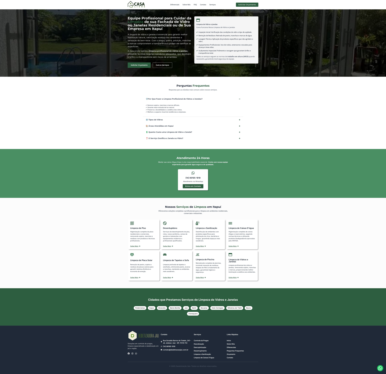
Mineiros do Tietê (235, 308)
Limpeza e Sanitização (206, 228)
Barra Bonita (175, 308)
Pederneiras (140, 308)
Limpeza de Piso (138, 228)
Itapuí (151, 308)
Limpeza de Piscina (205, 259)
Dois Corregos (217, 308)
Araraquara (193, 314)
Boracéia (162, 308)
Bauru (248, 308)
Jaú (186, 308)
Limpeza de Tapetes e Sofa (176, 260)
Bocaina (204, 308)
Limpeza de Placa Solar (141, 260)
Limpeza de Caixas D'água (241, 228)
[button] (380, 368)
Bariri (194, 308)
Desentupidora (170, 228)
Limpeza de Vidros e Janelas (238, 260)
